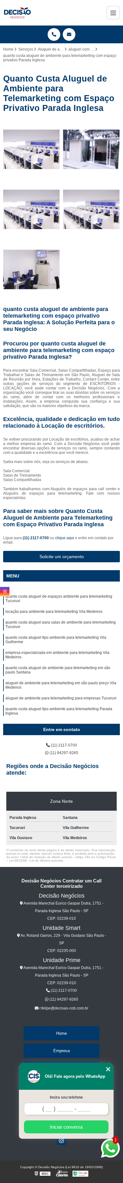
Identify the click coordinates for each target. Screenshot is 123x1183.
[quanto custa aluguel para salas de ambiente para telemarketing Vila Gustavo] (91, 209)
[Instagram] (61, 1140)
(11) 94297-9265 (63, 753)
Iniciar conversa (66, 1127)
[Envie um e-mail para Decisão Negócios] (69, 34)
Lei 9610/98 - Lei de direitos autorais (36, 860)
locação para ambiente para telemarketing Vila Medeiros (53, 611)
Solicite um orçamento (61, 556)
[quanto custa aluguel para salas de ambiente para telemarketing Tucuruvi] (31, 149)
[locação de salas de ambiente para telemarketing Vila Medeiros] (91, 149)
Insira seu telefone (66, 1097)
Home (61, 1033)
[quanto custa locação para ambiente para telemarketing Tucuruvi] (31, 209)
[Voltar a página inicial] (17, 12)
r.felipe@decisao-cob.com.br (63, 1008)
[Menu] (113, 13)
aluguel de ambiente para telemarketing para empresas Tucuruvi (60, 698)
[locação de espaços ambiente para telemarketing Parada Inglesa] (31, 269)
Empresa (61, 1050)
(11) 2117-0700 (36, 538)
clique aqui (64, 538)
